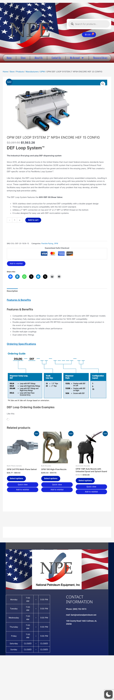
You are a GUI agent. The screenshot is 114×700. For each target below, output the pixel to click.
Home (9, 58)
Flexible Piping (47, 243)
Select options (16, 478)
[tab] (57, 300)
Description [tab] (12, 291)
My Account (75, 58)
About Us (39, 58)
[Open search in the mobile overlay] (89, 24)
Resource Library (100, 58)
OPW (56, 243)
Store (23, 58)
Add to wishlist (16, 263)
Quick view (23, 484)
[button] (102, 84)
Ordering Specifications (21, 343)
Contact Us (56, 58)
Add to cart (33, 220)
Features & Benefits (19, 299)
